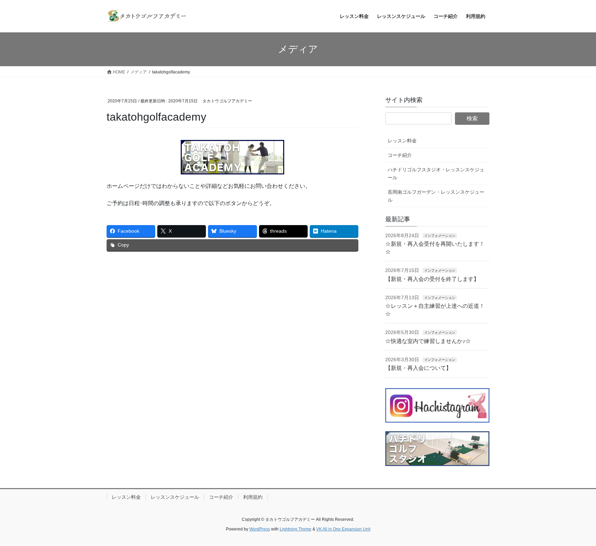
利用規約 (252, 497)
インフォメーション (439, 235)
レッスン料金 (402, 140)
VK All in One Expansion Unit (343, 529)
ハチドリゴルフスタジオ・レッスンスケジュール (436, 173)
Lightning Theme (295, 529)
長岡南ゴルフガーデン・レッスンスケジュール (436, 196)
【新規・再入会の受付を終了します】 (432, 279)
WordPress (259, 529)
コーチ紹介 (400, 155)
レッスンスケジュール (175, 497)
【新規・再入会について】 (418, 368)
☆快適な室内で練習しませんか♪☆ (428, 341)
